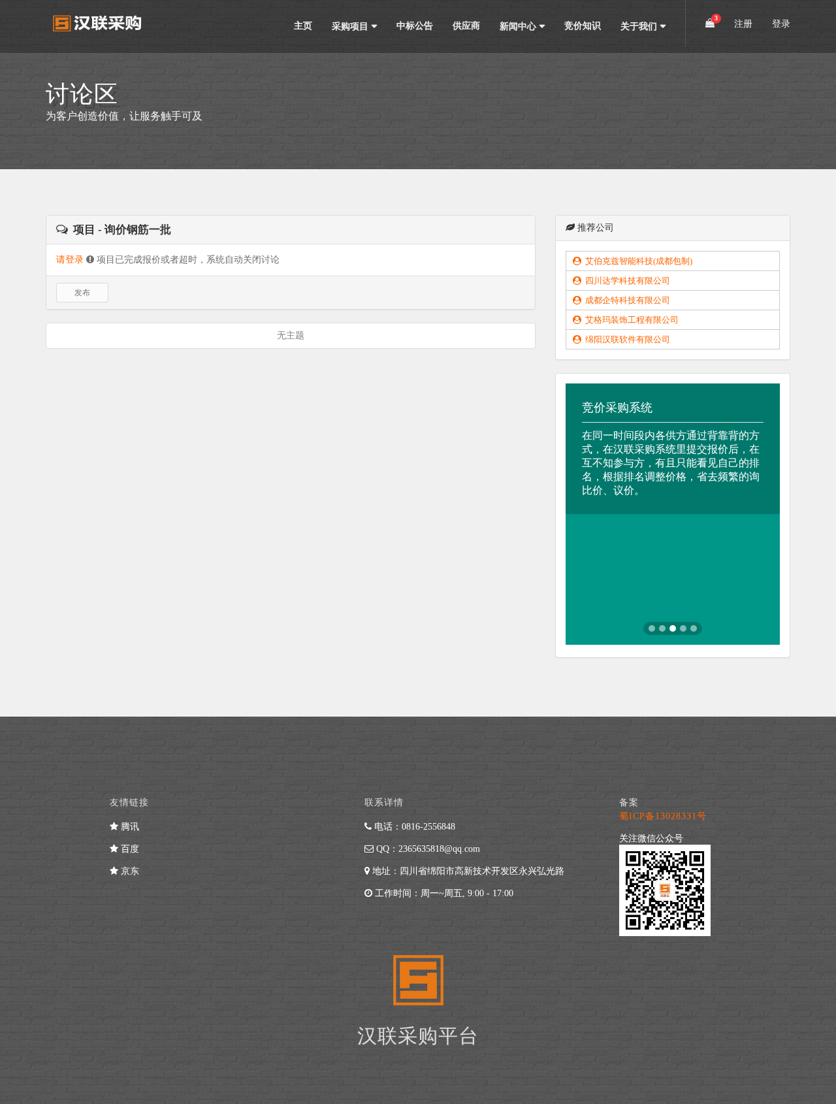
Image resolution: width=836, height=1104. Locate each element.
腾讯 (128, 827)
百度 (128, 849)
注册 (743, 24)
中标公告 (414, 26)
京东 (128, 871)
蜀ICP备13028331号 (663, 816)
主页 (303, 26)
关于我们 (638, 26)
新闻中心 (518, 26)
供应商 (466, 26)
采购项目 (350, 26)
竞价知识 (582, 26)
